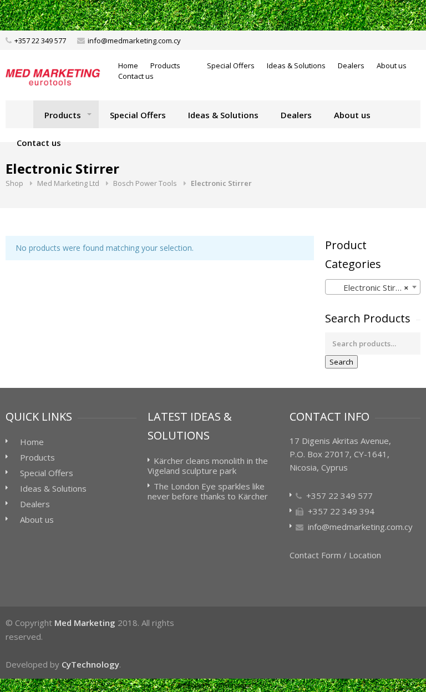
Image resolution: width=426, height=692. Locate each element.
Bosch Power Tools (145, 183)
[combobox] (372, 287)
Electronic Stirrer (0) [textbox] (375, 287)
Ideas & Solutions (296, 65)
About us (392, 65)
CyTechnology (90, 664)
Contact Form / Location (335, 554)
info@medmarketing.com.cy (134, 41)
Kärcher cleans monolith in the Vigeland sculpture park (208, 465)
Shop (14, 183)
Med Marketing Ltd (68, 183)
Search (341, 362)
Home (128, 65)
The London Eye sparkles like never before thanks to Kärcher (208, 491)
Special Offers (231, 65)
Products (165, 65)
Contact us (136, 76)
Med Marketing (84, 622)
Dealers (351, 65)
